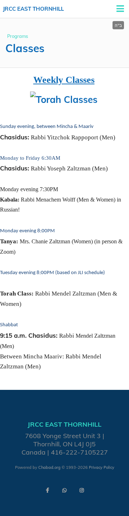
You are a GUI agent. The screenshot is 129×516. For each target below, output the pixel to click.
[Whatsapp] (64, 490)
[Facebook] (47, 490)
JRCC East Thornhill (33, 8)
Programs (17, 36)
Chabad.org (49, 467)
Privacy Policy (101, 467)
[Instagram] (82, 490)
